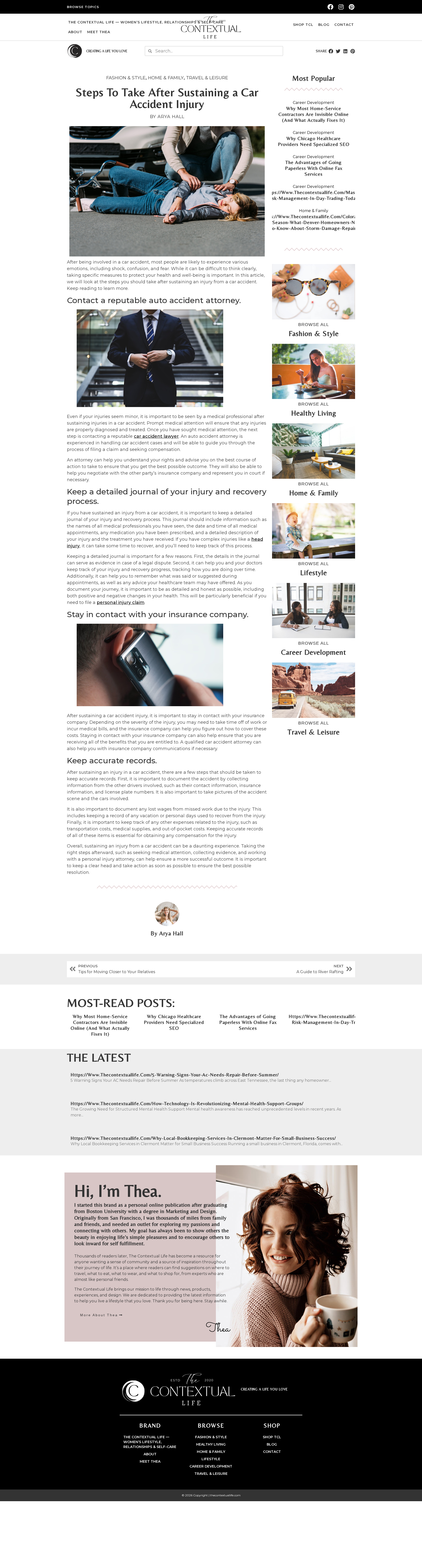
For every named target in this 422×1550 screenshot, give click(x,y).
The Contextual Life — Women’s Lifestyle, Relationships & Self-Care (145, 22)
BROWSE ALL (313, 324)
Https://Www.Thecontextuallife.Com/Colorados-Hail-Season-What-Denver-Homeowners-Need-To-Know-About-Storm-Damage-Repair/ (313, 222)
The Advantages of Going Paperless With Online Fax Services (313, 168)
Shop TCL (303, 24)
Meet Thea (98, 32)
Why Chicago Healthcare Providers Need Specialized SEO (313, 141)
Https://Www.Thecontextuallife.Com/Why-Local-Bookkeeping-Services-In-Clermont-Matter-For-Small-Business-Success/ (203, 1138)
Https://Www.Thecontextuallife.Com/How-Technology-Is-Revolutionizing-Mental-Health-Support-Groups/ (187, 1103)
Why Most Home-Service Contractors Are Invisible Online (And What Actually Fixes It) (313, 114)
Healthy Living (211, 1444)
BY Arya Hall (167, 116)
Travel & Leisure (207, 78)
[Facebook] (330, 6)
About (75, 32)
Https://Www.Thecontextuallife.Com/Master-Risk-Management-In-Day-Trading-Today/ (313, 195)
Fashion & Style (126, 78)
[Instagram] (341, 6)
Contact (344, 24)
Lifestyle (210, 1459)
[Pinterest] (351, 6)
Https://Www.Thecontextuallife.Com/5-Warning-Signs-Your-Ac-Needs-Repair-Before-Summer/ (175, 1074)
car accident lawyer (156, 436)
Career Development (313, 102)
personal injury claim (120, 602)
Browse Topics (83, 7)
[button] (330, 51)
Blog (323, 24)
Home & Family (166, 78)
